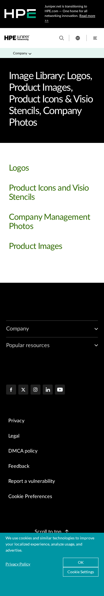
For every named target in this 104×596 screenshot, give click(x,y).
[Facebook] (11, 390)
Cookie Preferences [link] (30, 496)
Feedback (18, 466)
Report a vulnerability (31, 481)
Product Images (35, 246)
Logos (19, 168)
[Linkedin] (48, 390)
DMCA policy (22, 451)
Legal (13, 436)
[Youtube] (60, 390)
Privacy (16, 420)
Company (20, 53)
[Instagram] (35, 390)
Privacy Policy (18, 564)
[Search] (61, 38)
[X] (23, 390)
